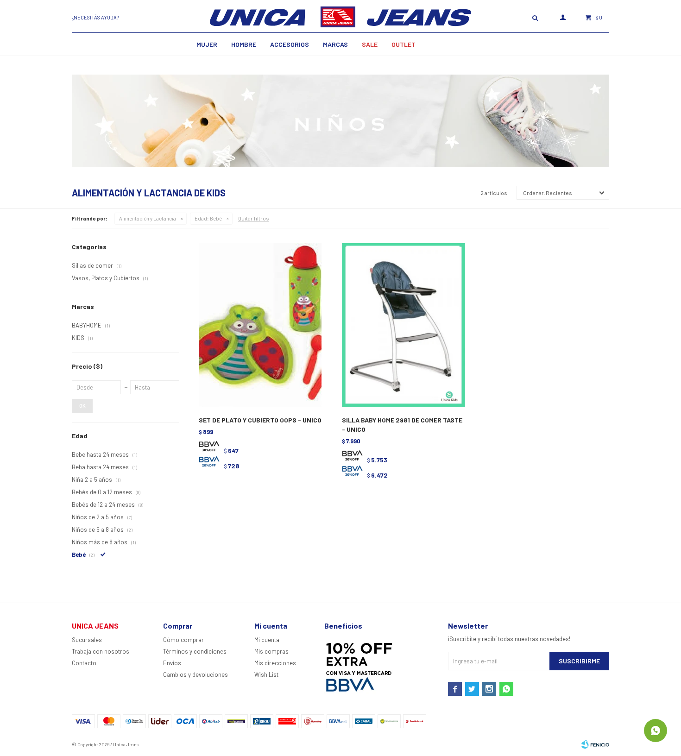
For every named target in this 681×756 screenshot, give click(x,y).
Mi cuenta (266, 639)
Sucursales (87, 639)
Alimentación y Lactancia (147, 218)
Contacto (84, 663)
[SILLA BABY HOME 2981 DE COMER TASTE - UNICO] (403, 325)
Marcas (335, 44)
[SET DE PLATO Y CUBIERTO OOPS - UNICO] (260, 325)
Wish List (266, 674)
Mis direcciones (275, 663)
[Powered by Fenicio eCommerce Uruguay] (595, 744)
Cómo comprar (183, 639)
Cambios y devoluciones (195, 674)
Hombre (243, 44)
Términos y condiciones (195, 651)
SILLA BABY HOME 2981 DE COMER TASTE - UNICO (402, 424)
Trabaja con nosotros (100, 651)
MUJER (206, 44)
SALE (370, 44)
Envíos (172, 663)
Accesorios (289, 44)
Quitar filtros (253, 218)
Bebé (208, 218)
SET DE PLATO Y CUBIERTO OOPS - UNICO (260, 420)
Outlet (403, 44)
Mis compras (271, 651)
